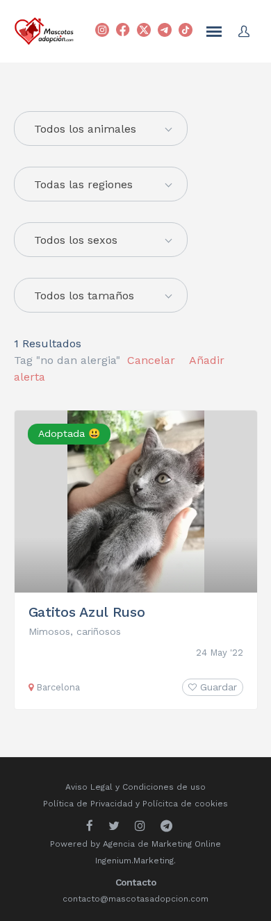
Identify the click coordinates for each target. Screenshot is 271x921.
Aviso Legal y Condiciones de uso (135, 787)
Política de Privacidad (88, 803)
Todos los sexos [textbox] (75, 240)
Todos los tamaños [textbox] (84, 295)
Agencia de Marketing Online (162, 844)
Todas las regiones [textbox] (83, 184)
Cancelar (151, 360)
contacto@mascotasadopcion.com (135, 899)
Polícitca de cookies (185, 803)
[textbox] (100, 129)
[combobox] (101, 184)
